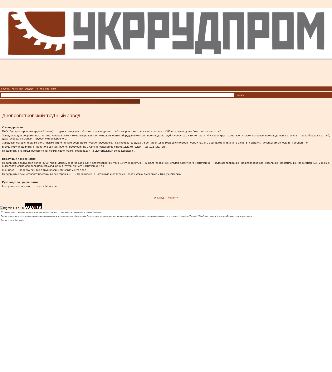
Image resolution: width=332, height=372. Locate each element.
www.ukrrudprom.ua (64, 216)
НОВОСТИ (5, 89)
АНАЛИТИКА (17, 89)
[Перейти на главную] (166, 85)
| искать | (240, 95)
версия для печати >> (166, 197)
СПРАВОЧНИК (43, 89)
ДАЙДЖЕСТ (30, 89)
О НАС (53, 89)
